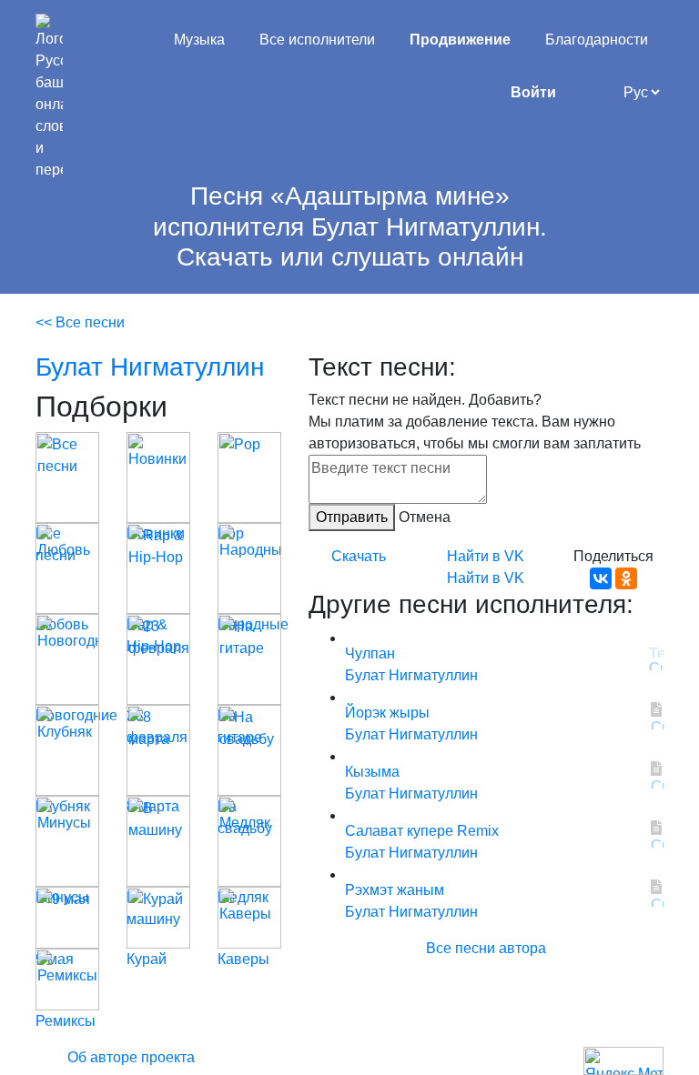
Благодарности (596, 39)
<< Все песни (80, 322)
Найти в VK (485, 556)
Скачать (358, 556)
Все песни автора (486, 948)
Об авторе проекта (131, 1057)
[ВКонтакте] (601, 578)
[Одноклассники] (626, 578)
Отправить (352, 517)
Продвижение (460, 39)
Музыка (199, 39)
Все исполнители (317, 39)
